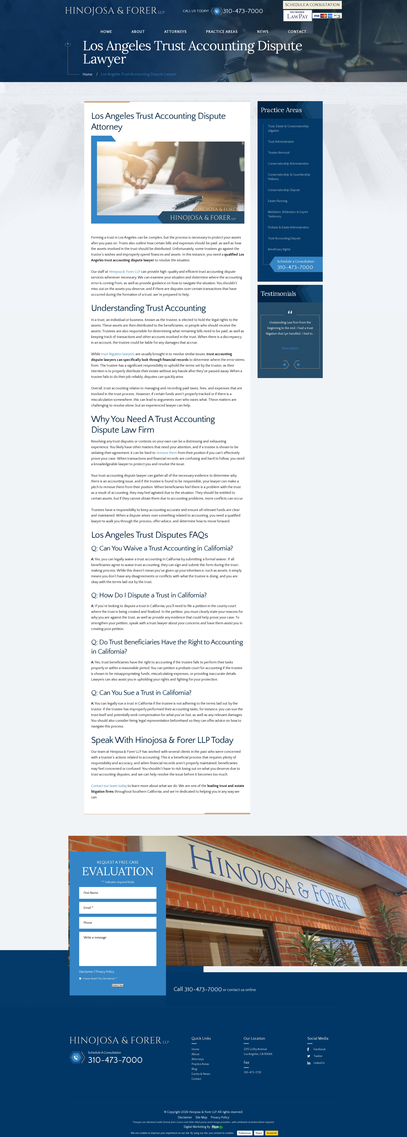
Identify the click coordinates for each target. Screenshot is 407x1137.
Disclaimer (86, 971)
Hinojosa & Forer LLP (124, 272)
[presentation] (286, 365)
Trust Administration (281, 141)
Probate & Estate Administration (288, 227)
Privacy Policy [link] (220, 1117)
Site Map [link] (201, 1117)
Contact (297, 32)
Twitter (318, 1056)
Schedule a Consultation (312, 5)
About (138, 32)
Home (106, 32)
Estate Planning (277, 201)
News (263, 32)
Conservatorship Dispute (284, 190)
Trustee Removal (279, 152)
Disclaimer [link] (185, 1117)
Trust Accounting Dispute (284, 238)
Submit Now (117, 985)
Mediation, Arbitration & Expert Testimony (288, 214)
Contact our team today (109, 786)
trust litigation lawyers (118, 354)
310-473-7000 (243, 11)
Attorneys (175, 32)
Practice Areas (222, 32)
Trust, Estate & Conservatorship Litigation (288, 128)
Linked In (319, 1063)
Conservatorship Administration (288, 163)
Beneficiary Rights (279, 249)
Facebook (320, 1049)
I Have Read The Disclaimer (100, 978)
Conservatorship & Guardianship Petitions (289, 177)
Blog (194, 1069)
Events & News (201, 1074)
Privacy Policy (105, 971)
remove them (166, 453)
